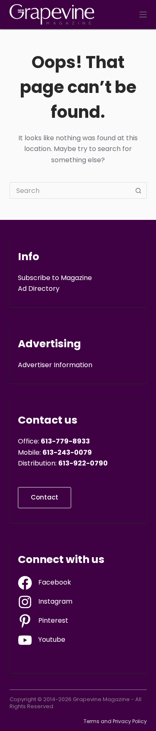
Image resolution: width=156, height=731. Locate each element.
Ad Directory (38, 288)
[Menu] (143, 14)
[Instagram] (45, 602)
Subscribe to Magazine (55, 278)
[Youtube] (41, 640)
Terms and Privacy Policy (115, 721)
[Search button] (138, 190)
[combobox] (70, 190)
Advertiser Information (55, 365)
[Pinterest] (43, 621)
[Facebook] (44, 583)
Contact (44, 497)
